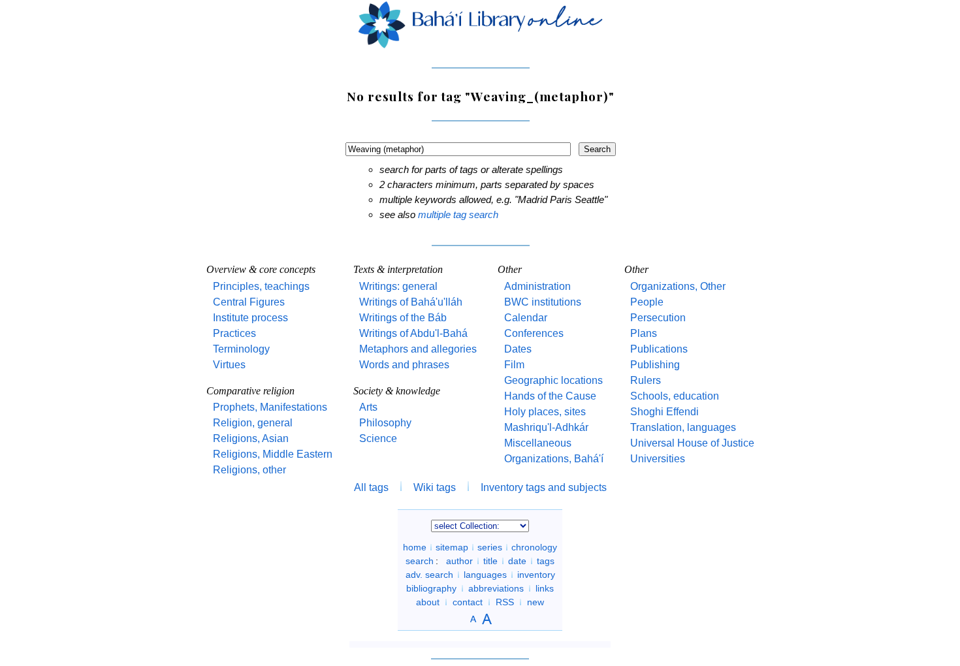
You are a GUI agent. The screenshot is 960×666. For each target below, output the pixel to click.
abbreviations (496, 588)
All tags (371, 487)
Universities (657, 458)
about (428, 602)
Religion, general (253, 422)
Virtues (229, 364)
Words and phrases (404, 364)
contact (468, 602)
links (545, 588)
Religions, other (249, 469)
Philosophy (385, 422)
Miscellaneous (537, 443)
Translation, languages (683, 427)
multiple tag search (458, 214)
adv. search (429, 574)
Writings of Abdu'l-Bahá (413, 333)
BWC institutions (542, 302)
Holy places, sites (545, 411)
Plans (643, 333)
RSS (505, 602)
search (420, 561)
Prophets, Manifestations (270, 407)
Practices (234, 333)
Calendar (525, 317)
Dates (518, 349)
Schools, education (674, 396)
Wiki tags (434, 487)
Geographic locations (553, 380)
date (517, 561)
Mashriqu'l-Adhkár (546, 427)
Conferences (534, 333)
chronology (534, 547)
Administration (537, 286)
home (414, 547)
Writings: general (398, 286)
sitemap (452, 547)
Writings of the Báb (403, 317)
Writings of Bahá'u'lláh (410, 302)
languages (485, 574)
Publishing (655, 364)
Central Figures (249, 302)
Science (378, 438)
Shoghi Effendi (664, 411)
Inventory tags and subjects (544, 487)
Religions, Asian (251, 438)
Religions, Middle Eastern (272, 454)
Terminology (241, 349)
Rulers (645, 380)
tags (545, 561)
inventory (536, 574)
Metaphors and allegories (418, 349)
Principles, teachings (261, 286)
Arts (368, 407)
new (535, 602)
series (489, 547)
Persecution (658, 317)
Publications (659, 349)
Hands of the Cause (550, 396)
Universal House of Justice (692, 443)
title (490, 561)
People (647, 302)
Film (514, 364)
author (459, 561)
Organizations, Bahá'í (553, 458)
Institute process (250, 317)
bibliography (431, 588)
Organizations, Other (678, 286)
